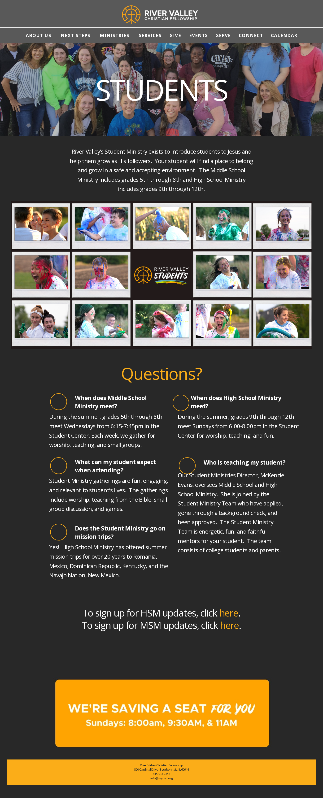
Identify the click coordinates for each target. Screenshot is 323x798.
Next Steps (76, 35)
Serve (223, 35)
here (228, 612)
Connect (251, 35)
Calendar (284, 35)
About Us (39, 35)
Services (150, 35)
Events (198, 35)
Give (175, 35)
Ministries (115, 35)
